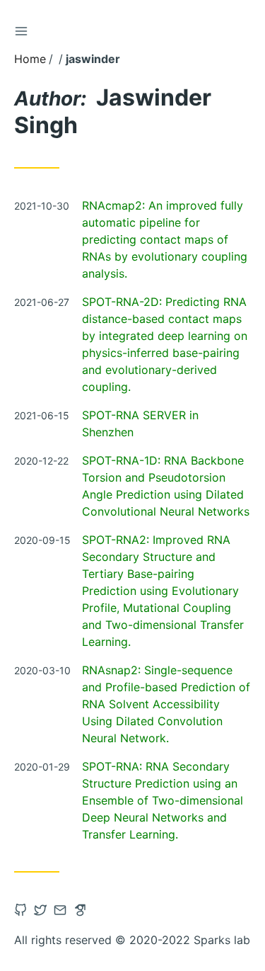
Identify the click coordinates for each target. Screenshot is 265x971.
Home (30, 59)
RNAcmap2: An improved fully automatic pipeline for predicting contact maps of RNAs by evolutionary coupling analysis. (164, 239)
